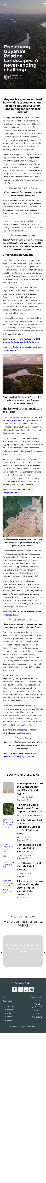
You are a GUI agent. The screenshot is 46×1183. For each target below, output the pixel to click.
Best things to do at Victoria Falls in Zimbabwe (29, 848)
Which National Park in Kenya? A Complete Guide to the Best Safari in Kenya (30, 827)
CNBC (16, 675)
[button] (1, 952)
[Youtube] (31, 989)
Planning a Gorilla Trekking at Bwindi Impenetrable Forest (29, 808)
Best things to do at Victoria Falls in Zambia (29, 866)
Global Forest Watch (15, 420)
